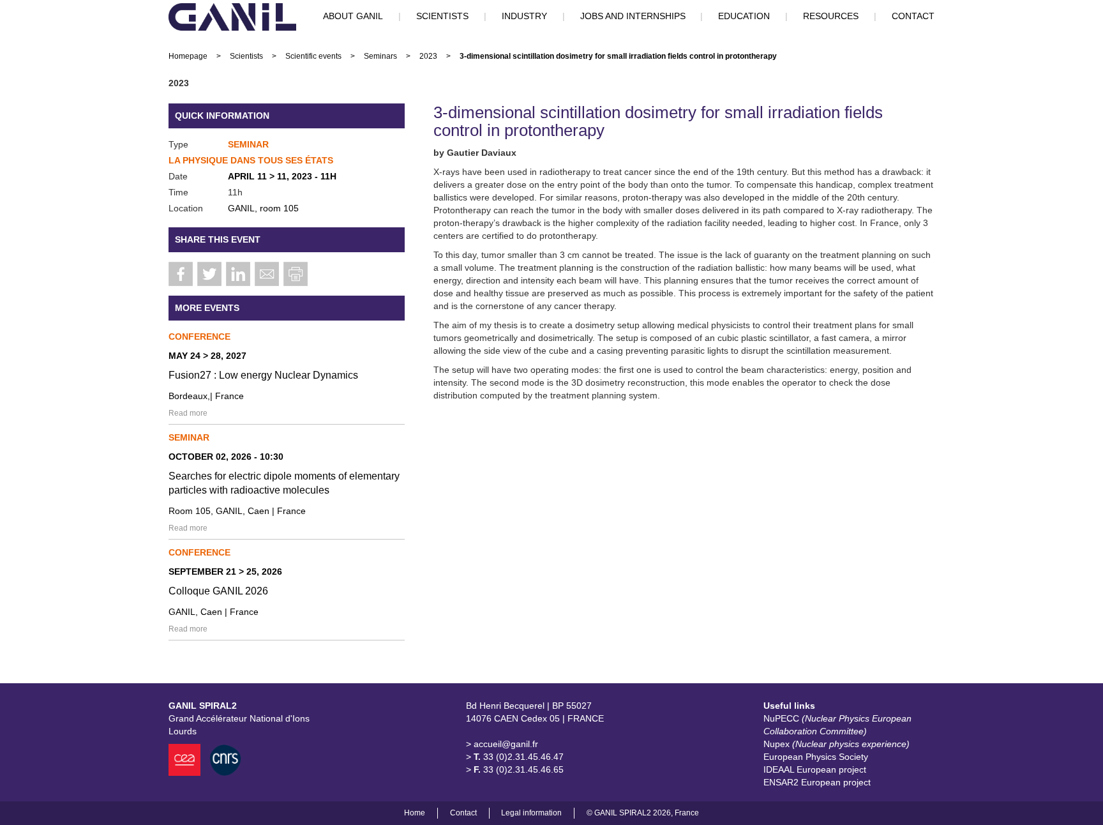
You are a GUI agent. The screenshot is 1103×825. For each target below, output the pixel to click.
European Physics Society (815, 757)
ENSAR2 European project (817, 782)
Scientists (246, 56)
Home (414, 812)
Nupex (836, 744)
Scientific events (313, 56)
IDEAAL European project (814, 769)
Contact (463, 812)
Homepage (188, 56)
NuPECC (837, 724)
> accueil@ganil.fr (502, 744)
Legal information (531, 812)
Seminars (380, 56)
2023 (428, 56)
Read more (188, 413)
